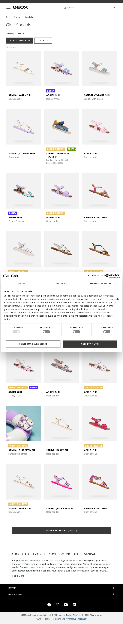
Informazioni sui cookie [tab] (102, 283)
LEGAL (47, 619)
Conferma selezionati (33, 343)
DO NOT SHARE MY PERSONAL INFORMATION (70, 619)
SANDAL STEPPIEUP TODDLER (57, 155)
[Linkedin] (74, 605)
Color (41, 40)
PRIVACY (39, 619)
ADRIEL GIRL (53, 95)
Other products (61, 530)
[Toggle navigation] (8, 7)
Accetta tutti (90, 343)
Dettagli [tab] (61, 283)
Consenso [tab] (21, 283)
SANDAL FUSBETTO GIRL (22, 450)
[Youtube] (66, 605)
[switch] (46, 331)
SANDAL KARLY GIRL (20, 95)
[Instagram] (57, 605)
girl (7, 17)
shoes (17, 17)
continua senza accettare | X (102, 275)
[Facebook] (49, 605)
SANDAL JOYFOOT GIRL (22, 153)
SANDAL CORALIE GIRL (97, 95)
